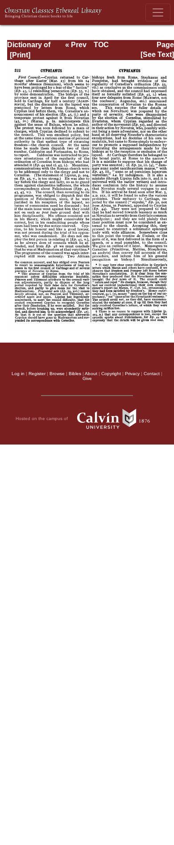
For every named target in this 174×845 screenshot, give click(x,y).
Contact (152, 373)
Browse (57, 373)
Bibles (75, 373)
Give (87, 378)
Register (37, 373)
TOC (101, 45)
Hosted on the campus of (42, 418)
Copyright (111, 373)
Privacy (132, 373)
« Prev (76, 45)
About (91, 373)
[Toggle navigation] (157, 12)
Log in (18, 373)
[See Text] (157, 54)
